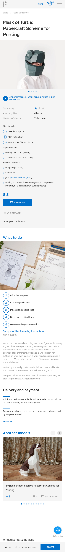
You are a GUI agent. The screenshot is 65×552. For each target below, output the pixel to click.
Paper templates (21, 12)
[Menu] (59, 4)
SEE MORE (7, 421)
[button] (28, 91)
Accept (50, 547)
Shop (41, 4)
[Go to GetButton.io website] (58, 536)
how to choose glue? (20, 177)
